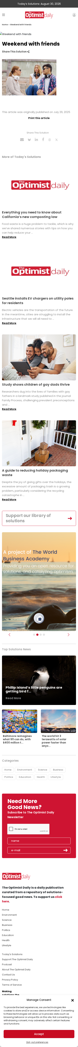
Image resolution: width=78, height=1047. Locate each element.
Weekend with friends (20, 24)
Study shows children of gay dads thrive (36, 384)
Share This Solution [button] (14, 51)
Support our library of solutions (28, 518)
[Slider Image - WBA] (37, 635)
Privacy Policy (10, 979)
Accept (39, 1034)
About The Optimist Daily (16, 969)
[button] (72, 1000)
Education (25, 777)
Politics (8, 777)
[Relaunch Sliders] (44, 635)
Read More (9, 237)
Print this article (39, 118)
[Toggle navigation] (3, 15)
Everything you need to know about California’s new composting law (31, 214)
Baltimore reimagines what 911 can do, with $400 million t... (17, 739)
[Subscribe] (34, 635)
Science (42, 769)
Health (41, 777)
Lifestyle (56, 777)
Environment (24, 769)
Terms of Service (12, 985)
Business (58, 769)
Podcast (7, 964)
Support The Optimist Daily (17, 959)
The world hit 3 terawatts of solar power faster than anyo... (54, 741)
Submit (65, 850)
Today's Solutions (12, 954)
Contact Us (8, 974)
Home (5, 24)
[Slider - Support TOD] (41, 635)
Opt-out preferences (37, 1042)
